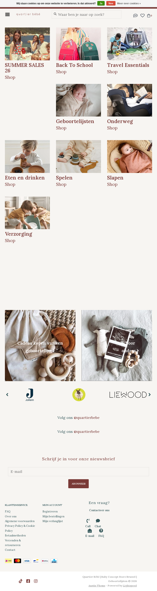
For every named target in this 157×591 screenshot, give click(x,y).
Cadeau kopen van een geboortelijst (40, 346)
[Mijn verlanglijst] (142, 15)
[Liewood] (78, 394)
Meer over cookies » (129, 3)
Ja (101, 3)
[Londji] (128, 394)
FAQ (7, 511)
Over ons (11, 516)
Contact (10, 550)
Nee (111, 3)
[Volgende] (149, 394)
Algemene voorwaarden (20, 521)
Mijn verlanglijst (53, 521)
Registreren (50, 511)
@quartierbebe (87, 417)
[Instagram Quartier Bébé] (35, 581)
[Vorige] (7, 394)
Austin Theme (97, 585)
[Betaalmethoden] (9, 561)
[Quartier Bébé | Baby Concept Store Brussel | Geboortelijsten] (30, 14)
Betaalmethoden (15, 535)
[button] (135, 15)
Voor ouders (129, 346)
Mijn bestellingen (53, 516)
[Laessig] (29, 394)
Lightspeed (130, 585)
